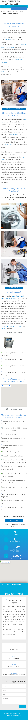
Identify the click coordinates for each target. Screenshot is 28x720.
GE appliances (15, 134)
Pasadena (5, 326)
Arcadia (3, 328)
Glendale (12, 326)
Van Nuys (18, 326)
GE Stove (8, 39)
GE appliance (8, 144)
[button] (2, 6)
